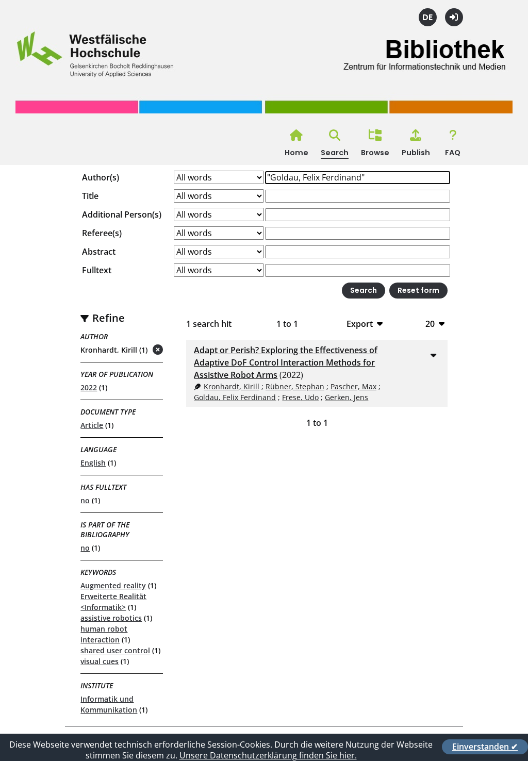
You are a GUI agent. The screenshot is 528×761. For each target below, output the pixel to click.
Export (359, 323)
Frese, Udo (300, 397)
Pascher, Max (353, 386)
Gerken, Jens (346, 397)
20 (430, 323)
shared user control (115, 650)
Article (91, 425)
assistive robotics (111, 618)
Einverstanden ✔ (485, 746)
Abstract (99, 251)
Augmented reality (113, 585)
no (85, 500)
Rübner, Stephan (295, 386)
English (93, 463)
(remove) (137, 350)
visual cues (99, 661)
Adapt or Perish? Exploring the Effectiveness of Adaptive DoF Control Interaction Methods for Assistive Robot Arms (285, 362)
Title (90, 196)
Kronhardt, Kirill (231, 386)
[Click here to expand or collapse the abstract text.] (433, 354)
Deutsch (428, 17)
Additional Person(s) (121, 214)
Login (454, 17)
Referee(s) (102, 233)
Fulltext (96, 270)
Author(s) (100, 177)
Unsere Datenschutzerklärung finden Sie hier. (268, 755)
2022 (88, 387)
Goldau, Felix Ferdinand (235, 397)
